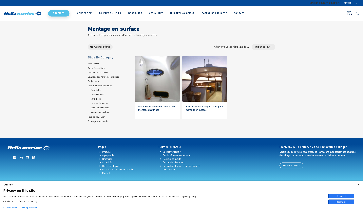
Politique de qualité (172, 159)
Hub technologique (111, 166)
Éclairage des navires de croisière (103, 77)
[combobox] (263, 47)
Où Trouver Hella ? (172, 152)
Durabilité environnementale (176, 155)
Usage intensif (97, 95)
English (7, 184)
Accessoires (93, 64)
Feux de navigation (96, 117)
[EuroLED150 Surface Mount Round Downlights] (204, 79)
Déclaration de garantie (174, 162)
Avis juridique (169, 170)
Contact (106, 173)
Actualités (107, 162)
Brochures (107, 159)
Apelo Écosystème (96, 68)
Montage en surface (100, 112)
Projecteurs (93, 81)
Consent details (10, 207)
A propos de (108, 155)
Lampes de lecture (99, 103)
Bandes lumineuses (100, 108)
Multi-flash (96, 99)
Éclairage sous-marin (98, 121)
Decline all (341, 202)
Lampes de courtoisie (98, 73)
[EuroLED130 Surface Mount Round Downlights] (157, 79)
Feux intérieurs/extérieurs (100, 86)
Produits (106, 152)
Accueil (91, 35)
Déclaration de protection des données (181, 166)
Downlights (96, 90)
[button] (291, 165)
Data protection (29, 207)
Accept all (341, 196)
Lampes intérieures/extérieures (115, 35)
